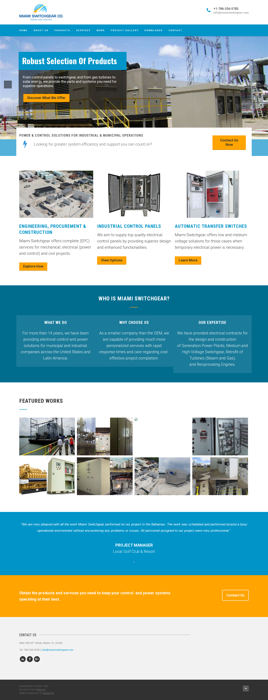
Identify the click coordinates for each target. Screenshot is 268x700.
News (101, 30)
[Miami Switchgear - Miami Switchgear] (45, 12)
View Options (111, 260)
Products (62, 30)
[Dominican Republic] (104, 439)
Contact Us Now (229, 142)
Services (83, 30)
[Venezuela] (104, 479)
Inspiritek (48, 693)
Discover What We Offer (46, 98)
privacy (41, 689)
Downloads (153, 30)
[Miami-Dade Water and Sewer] (220, 442)
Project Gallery (125, 30)
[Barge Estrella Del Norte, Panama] (47, 442)
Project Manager (134, 545)
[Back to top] (246, 688)
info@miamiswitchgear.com (231, 12)
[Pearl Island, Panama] (47, 482)
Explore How (33, 266)
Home (23, 30)
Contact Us (235, 595)
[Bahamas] (162, 479)
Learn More (188, 260)
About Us (41, 30)
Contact (175, 30)
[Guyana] (162, 439)
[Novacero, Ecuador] (220, 479)
